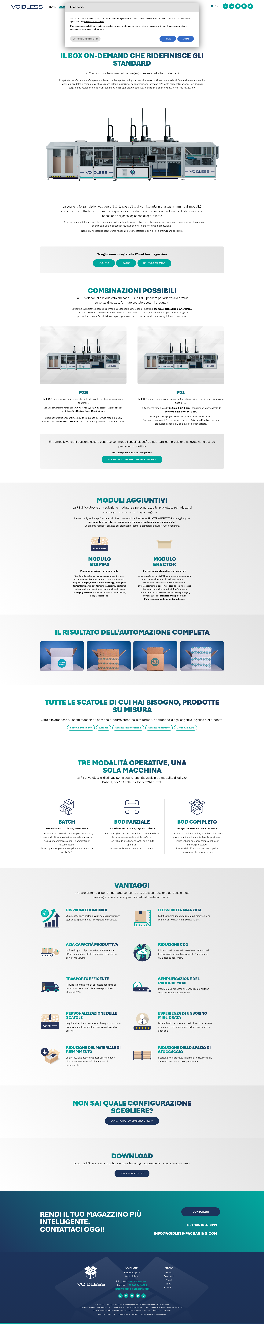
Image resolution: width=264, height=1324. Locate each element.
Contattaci (201, 1211)
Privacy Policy (122, 1314)
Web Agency (161, 1314)
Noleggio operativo (154, 263)
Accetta (185, 39)
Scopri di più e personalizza (85, 39)
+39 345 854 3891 (138, 1281)
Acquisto (104, 263)
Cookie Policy (136, 1314)
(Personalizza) (147, 1314)
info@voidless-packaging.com (132, 1288)
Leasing (126, 263)
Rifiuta (168, 39)
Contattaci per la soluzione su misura (132, 1120)
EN (217, 6)
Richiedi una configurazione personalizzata (132, 459)
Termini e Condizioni (106, 1314)
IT (212, 6)
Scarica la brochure (132, 1173)
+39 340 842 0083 (137, 1285)
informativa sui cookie (94, 21)
